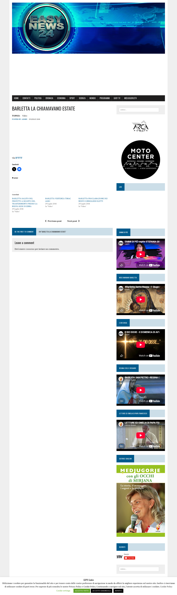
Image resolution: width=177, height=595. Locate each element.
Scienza (82, 98)
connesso (30, 249)
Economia (61, 98)
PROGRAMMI (105, 98)
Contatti (26, 98)
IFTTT (18, 157)
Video (24, 115)
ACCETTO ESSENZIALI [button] (101, 591)
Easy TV (117, 98)
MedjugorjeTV (130, 98)
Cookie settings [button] (63, 590)
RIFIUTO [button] (118, 591)
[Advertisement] (88, 76)
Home (16, 98)
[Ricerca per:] (139, 109)
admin (24, 119)
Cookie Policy (166, 586)
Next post (72, 221)
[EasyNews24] (88, 28)
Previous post (55, 221)
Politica (37, 98)
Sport (72, 98)
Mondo (93, 98)
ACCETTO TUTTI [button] (82, 591)
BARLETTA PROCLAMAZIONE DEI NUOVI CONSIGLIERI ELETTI (93, 199)
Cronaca (49, 98)
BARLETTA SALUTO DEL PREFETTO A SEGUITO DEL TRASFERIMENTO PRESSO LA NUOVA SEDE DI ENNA (24, 202)
